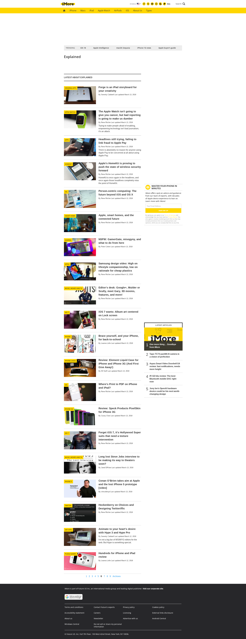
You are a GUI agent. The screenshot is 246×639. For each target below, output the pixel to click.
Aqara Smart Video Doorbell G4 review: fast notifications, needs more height (165, 366)
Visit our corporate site (153, 588)
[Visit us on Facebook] (144, 3)
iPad (92, 10)
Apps (67, 140)
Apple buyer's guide (167, 48)
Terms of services (170, 215)
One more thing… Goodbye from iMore (163, 345)
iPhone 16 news (144, 48)
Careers (97, 613)
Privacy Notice (172, 217)
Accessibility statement (74, 613)
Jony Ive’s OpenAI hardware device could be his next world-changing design (165, 391)
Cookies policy (158, 607)
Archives (117, 576)
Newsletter (98, 618)
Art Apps (68, 530)
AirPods (118, 10)
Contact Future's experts (104, 607)
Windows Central (72, 624)
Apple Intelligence (101, 48)
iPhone (73, 10)
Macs (82, 10)
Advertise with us (130, 618)
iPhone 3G (69, 409)
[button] (180, 4)
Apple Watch (104, 10)
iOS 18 (83, 48)
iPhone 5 (68, 481)
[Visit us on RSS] (160, 3)
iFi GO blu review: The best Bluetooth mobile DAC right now (163, 379)
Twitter (68, 506)
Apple (67, 264)
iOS (127, 10)
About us (68, 618)
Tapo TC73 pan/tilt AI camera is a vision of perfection (164, 355)
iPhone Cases (70, 361)
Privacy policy (129, 607)
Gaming (68, 240)
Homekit (68, 164)
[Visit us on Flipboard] (164, 3)
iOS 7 (67, 312)
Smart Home (70, 216)
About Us (137, 10)
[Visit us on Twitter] (148, 3)
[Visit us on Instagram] (156, 3)
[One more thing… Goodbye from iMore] (163, 339)
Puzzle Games (70, 554)
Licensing (127, 613)
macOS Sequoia (123, 48)
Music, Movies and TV (73, 288)
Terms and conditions (74, 607)
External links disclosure (162, 613)
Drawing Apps (70, 88)
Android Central (159, 618)
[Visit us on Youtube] (152, 3)
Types (149, 10)
